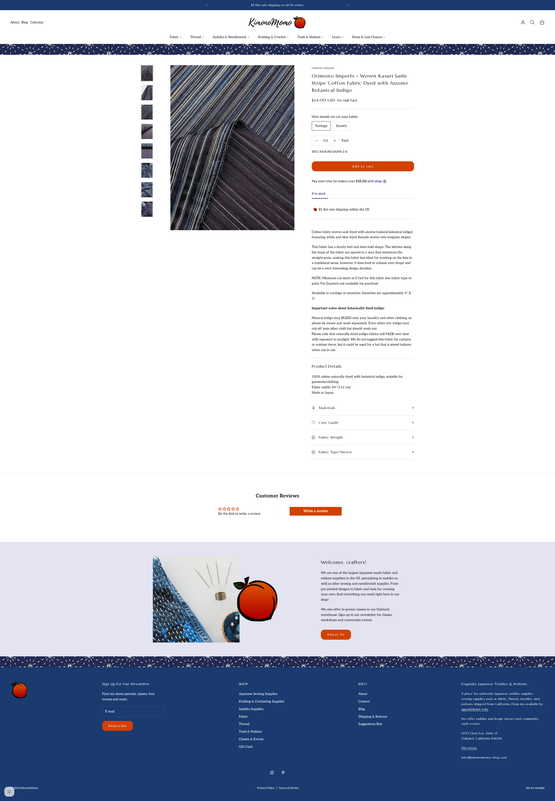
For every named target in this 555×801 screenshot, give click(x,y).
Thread (196, 37)
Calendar (37, 22)
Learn (336, 37)
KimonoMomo (29, 788)
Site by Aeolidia (535, 788)
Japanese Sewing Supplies (258, 694)
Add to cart (363, 166)
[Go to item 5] (147, 151)
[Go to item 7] (147, 190)
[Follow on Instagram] (272, 772)
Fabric (175, 37)
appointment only (474, 709)
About (14, 22)
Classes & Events (251, 739)
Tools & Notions (309, 37)
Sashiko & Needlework (230, 37)
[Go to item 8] (147, 209)
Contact (364, 701)
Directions (469, 748)
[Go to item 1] (147, 73)
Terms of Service (289, 788)
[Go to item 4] (147, 131)
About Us (336, 634)
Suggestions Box (370, 724)
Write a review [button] (315, 511)
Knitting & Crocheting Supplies (261, 701)
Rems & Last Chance (367, 37)
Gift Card (246, 747)
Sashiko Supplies (251, 709)
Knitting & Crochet (272, 37)
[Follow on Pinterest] (283, 772)
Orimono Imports (323, 68)
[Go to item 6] (147, 170)
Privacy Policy (265, 788)
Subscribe (117, 726)
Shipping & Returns (372, 716)
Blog (24, 22)
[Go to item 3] (147, 112)
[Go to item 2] (147, 93)
